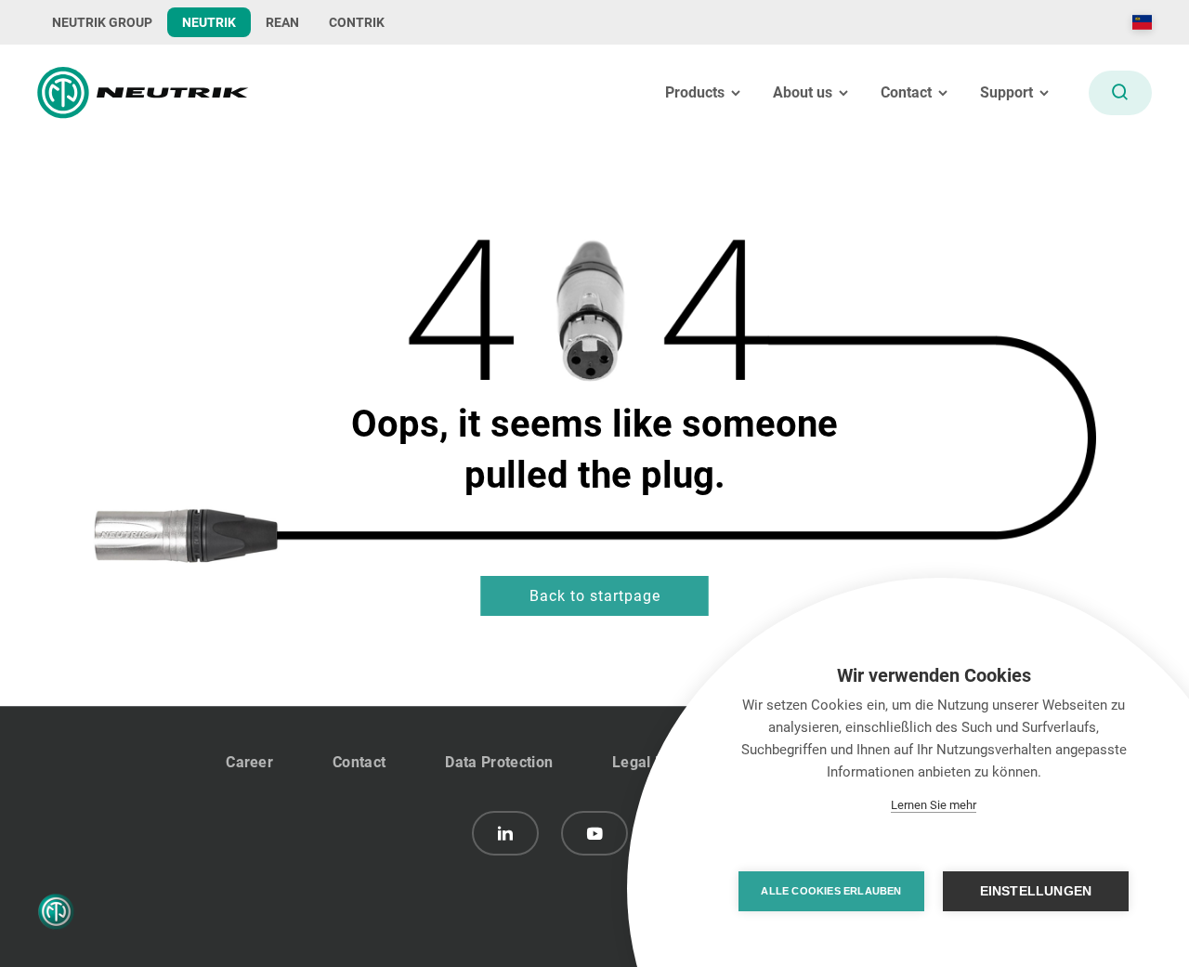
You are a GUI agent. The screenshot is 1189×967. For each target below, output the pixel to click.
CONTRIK (357, 22)
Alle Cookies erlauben (831, 890)
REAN (282, 22)
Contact (359, 762)
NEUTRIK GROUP (102, 22)
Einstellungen (1036, 891)
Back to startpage (594, 596)
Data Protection (499, 762)
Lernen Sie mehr (933, 805)
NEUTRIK (209, 22)
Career (249, 762)
